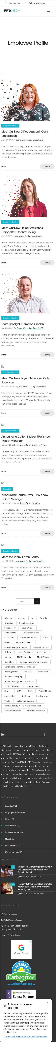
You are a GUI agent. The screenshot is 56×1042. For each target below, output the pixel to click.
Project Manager (12, 686)
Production (43, 671)
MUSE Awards (24, 657)
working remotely (36, 710)
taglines (26, 696)
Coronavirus (10, 632)
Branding (8, 623)
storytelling (10, 696)
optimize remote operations (34, 662)
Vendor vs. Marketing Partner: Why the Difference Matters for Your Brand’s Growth (35, 869)
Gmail (7, 642)
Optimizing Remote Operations (19, 666)
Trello (7, 701)
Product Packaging (13, 676)
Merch (7, 657)
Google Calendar (24, 642)
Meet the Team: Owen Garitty (20, 557)
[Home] (11, 11)
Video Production (25, 701)
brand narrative (26, 623)
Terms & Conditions (10, 935)
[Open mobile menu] (50, 11)
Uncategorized (12, 852)
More (3, 166)
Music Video (43, 657)
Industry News (12, 832)
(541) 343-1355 (10, 914)
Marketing (42, 652)
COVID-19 (9, 637)
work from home (12, 710)
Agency (21, 618)
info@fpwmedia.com (36, 3)
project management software (19, 681)
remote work (33, 686)
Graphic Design (41, 647)
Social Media (45, 691)
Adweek (8, 618)
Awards (43, 618)
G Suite (7, 652)
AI (32, 618)
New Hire (9, 662)
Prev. (22, 601)
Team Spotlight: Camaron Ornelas (22, 324)
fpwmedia (20, 140)
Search (7, 691)
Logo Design (24, 652)
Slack (30, 691)
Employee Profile (28, 637)
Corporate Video (31, 632)
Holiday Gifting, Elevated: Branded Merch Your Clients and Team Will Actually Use (35, 886)
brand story (10, 628)
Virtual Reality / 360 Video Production (22, 705)
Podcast (27, 671)
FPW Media (10, 825)
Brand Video (28, 628)
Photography (10, 671)
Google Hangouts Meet (15, 647)
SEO (19, 691)
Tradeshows (42, 696)
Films (46, 637)
